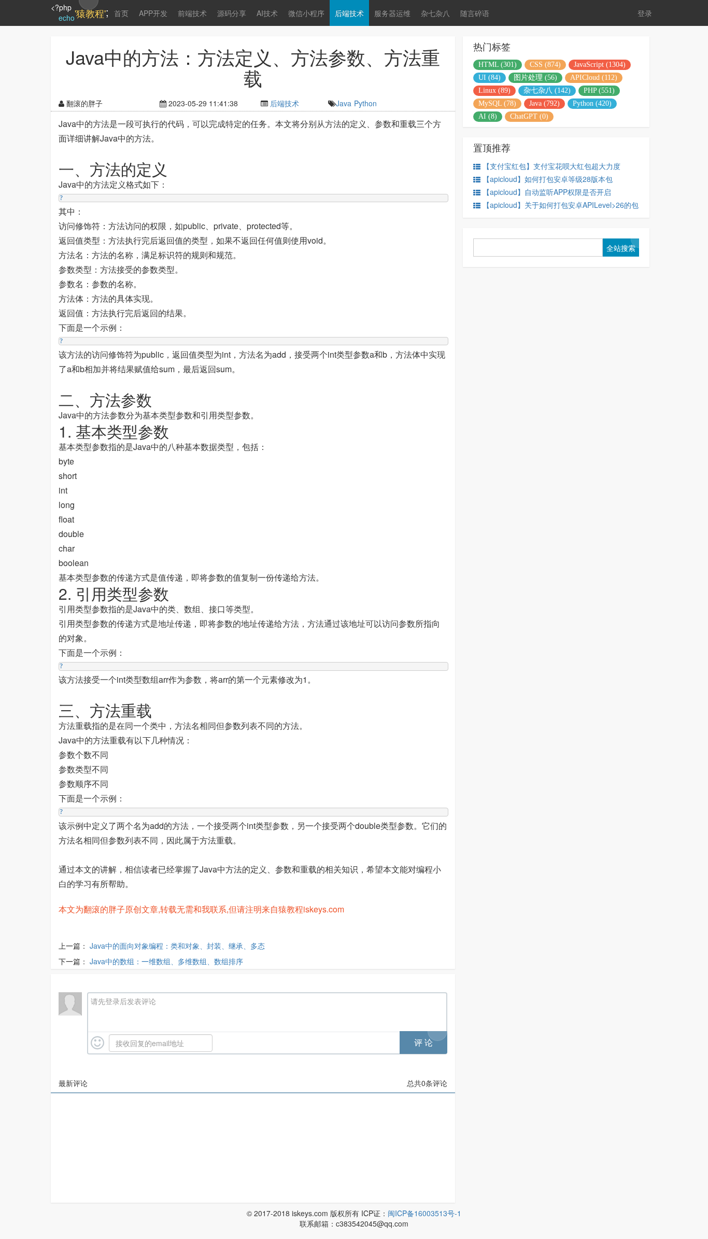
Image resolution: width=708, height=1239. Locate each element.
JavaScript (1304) (600, 64)
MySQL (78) (497, 103)
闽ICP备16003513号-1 (424, 1213)
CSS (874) (545, 64)
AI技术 (267, 13)
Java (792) (544, 103)
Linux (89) (494, 90)
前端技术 (192, 13)
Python (365, 103)
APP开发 (153, 13)
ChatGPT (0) (529, 116)
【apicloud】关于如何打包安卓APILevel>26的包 (561, 205)
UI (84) (489, 77)
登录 (645, 13)
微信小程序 (306, 13)
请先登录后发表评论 (123, 1001)
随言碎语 (474, 13)
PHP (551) (599, 90)
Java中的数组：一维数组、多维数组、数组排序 (166, 961)
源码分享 (231, 13)
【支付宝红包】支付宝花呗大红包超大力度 (551, 166)
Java (343, 103)
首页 (121, 13)
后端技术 (349, 13)
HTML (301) (497, 64)
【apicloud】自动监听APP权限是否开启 (547, 192)
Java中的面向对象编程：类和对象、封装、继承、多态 (177, 945)
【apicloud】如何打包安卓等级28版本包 (548, 179)
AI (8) (487, 116)
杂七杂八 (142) (547, 90)
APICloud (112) (593, 77)
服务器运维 (392, 13)
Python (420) (592, 103)
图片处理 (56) (535, 77)
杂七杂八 (435, 13)
